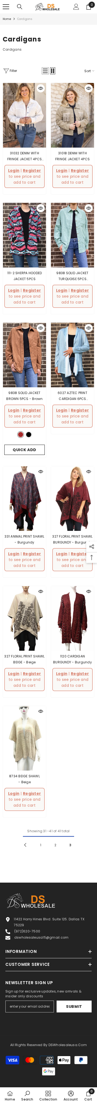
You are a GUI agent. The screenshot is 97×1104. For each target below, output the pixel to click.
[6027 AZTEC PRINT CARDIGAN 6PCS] (72, 355)
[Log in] (76, 7)
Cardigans (25, 19)
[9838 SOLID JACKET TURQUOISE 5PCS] (72, 235)
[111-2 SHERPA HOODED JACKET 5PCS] (24, 235)
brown (20, 434)
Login (13, 170)
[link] (27, 1095)
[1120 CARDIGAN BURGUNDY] (72, 618)
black (28, 434)
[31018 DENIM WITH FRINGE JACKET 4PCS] (72, 115)
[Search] (19, 7)
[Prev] (25, 844)
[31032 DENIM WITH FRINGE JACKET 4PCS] (24, 115)
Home (7, 19)
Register (32, 170)
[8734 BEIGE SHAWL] (24, 738)
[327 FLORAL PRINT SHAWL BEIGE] (24, 618)
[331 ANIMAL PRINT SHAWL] (24, 498)
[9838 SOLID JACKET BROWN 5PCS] (24, 355)
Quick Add (24, 449)
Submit (74, 1006)
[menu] (6, 7)
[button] (45, 70)
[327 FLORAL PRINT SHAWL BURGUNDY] (72, 498)
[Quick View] (41, 88)
